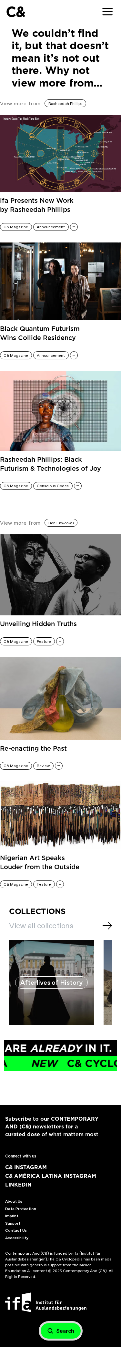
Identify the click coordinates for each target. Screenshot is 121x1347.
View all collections (41, 926)
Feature (44, 641)
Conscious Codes (53, 486)
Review (43, 766)
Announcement (51, 227)
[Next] (107, 926)
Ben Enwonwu (61, 523)
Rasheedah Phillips (65, 103)
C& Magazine (16, 227)
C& (15, 12)
